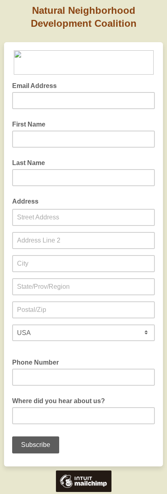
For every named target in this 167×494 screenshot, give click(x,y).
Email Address (37, 85)
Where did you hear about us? (58, 400)
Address (25, 201)
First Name (28, 124)
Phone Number (35, 362)
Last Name (28, 162)
